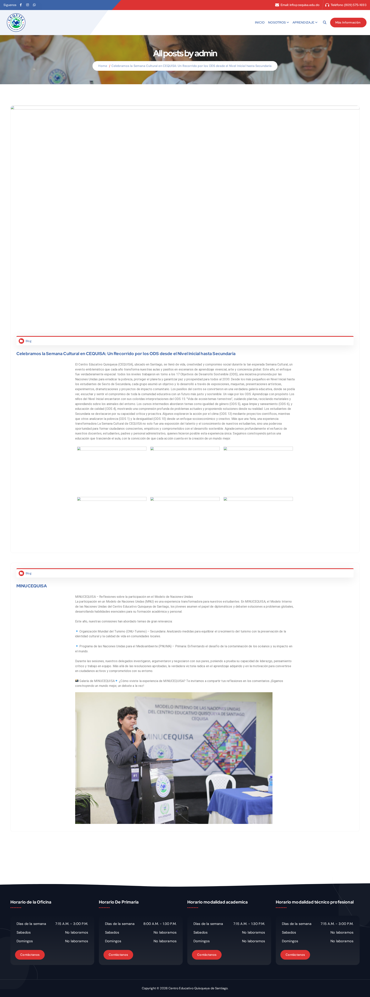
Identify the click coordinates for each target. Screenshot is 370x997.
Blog (28, 341)
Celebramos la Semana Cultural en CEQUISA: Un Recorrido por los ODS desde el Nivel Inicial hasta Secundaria (191, 66)
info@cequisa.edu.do (305, 5)
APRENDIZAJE (303, 22)
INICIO (260, 22)
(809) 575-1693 (355, 5)
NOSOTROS (277, 22)
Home (102, 66)
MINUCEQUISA (31, 586)
